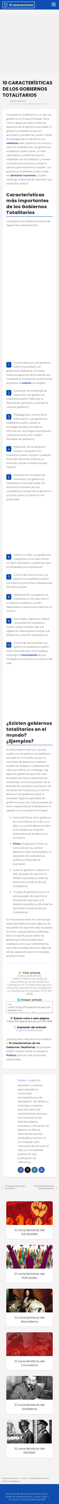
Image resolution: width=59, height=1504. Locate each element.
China (17, 843)
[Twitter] (28, 1170)
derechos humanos (23, 175)
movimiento (29, 655)
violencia (12, 143)
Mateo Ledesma (18, 101)
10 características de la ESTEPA (15, 1187)
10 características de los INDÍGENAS (44, 1187)
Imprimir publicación (29, 1030)
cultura (26, 382)
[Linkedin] (42, 1170)
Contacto (14, 1499)
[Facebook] (21, 1170)
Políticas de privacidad (33, 1499)
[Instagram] (34, 1170)
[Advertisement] (29, 44)
